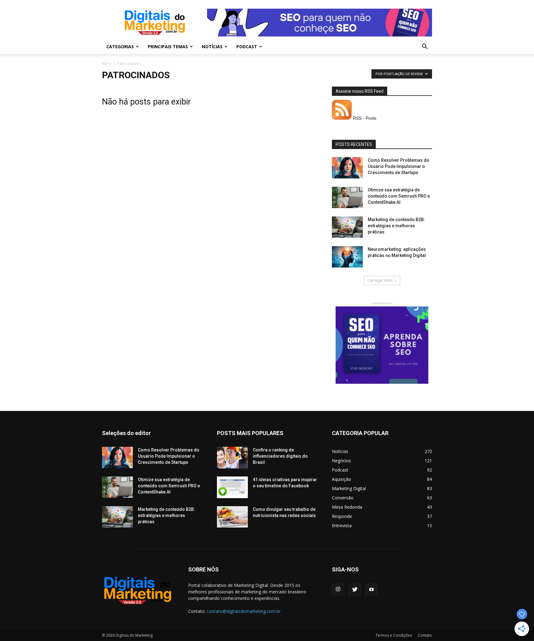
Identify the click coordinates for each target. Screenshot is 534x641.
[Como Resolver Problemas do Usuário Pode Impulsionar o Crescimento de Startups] (347, 167)
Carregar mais (379, 280)
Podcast (246, 46)
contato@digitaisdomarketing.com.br (244, 611)
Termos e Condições (393, 635)
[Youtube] (371, 589)
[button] (424, 47)
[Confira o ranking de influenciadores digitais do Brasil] (232, 457)
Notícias (212, 46)
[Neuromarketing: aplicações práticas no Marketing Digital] (347, 256)
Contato (425, 635)
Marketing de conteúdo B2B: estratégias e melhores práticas (396, 225)
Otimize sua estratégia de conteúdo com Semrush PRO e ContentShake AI (399, 196)
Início (106, 63)
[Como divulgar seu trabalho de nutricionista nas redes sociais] (232, 517)
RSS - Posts (364, 118)
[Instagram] (338, 589)
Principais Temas (168, 46)
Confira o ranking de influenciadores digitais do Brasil (280, 456)
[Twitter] (355, 589)
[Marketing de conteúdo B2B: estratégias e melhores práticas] (347, 227)
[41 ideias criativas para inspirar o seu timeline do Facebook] (232, 487)
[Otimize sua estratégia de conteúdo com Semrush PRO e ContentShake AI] (347, 197)
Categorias (120, 46)
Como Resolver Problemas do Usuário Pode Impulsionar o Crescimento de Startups (398, 166)
